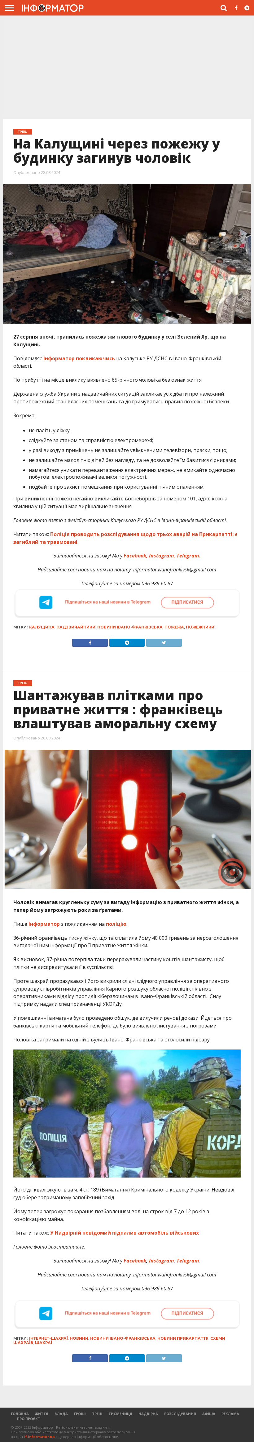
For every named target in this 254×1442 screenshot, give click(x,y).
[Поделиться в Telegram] (127, 1356)
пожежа (174, 627)
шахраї (43, 1342)
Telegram (188, 1260)
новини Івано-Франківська (130, 627)
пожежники (200, 627)
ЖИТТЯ (41, 1413)
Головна (20, 1413)
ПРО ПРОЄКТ (28, 1418)
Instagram (161, 1260)
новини (79, 1338)
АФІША (208, 1413)
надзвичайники (75, 627)
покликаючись (95, 358)
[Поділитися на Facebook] (90, 641)
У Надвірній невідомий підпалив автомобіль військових (124, 1232)
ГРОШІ (80, 1413)
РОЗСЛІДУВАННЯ (180, 1413)
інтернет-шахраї (48, 1338)
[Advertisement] (127, 67)
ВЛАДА (61, 1413)
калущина (42, 627)
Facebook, (136, 555)
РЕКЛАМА (230, 1413)
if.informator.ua (39, 1436)
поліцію (116, 924)
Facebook (135, 1260)
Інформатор (59, 358)
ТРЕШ (97, 1413)
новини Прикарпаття (182, 1338)
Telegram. (188, 555)
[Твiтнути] (164, 641)
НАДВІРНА (148, 1413)
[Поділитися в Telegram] (127, 641)
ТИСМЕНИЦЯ (120, 1413)
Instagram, (162, 555)
